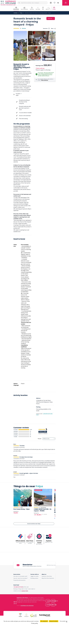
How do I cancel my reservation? (20, 578)
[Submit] (19, 2)
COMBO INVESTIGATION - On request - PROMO (42, 510)
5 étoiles (16, 429)
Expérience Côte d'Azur (47, 576)
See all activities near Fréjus (33, 523)
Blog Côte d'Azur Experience (48, 578)
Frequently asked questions (19, 580)
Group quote (55, 600)
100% (31, 429)
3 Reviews (24, 28)
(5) (18, 507)
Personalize (63, 621)
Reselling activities (34, 578)
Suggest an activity (34, 576)
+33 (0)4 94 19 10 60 (18, 587)
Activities (16, 13)
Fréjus (21, 13)
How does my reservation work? (20, 576)
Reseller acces (49, 604)
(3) (39, 507)
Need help (54, 604)
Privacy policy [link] (34, 623)
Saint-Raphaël (43, 507)
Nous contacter (44, 80)
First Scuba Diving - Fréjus (21, 509)
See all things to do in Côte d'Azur (27, 605)
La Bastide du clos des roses (44, 414)
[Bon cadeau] (51, 3)
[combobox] (32, 2)
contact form (24, 590)
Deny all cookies (53, 621)
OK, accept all (44, 621)
